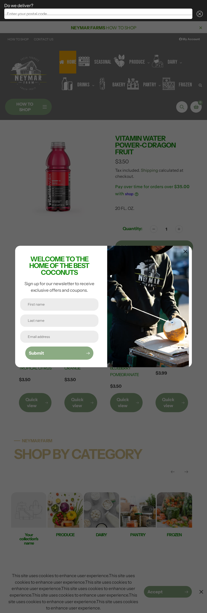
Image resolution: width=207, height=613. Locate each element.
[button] (198, 14)
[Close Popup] (185, 251)
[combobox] (98, 14)
